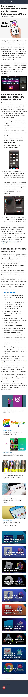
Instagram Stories (10, 679)
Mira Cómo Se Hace (7, 2)
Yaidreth (6, 16)
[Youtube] (4, 687)
